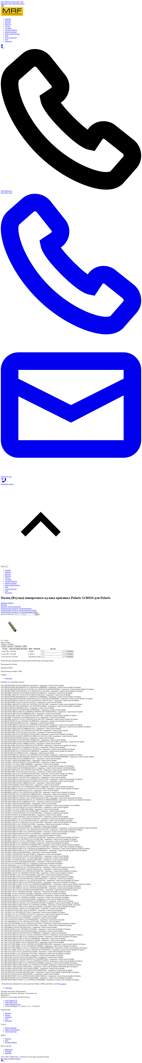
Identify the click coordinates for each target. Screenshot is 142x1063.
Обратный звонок (18, 3)
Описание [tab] (18, 646)
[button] (71, 525)
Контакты (8, 1021)
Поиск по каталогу (7, 614)
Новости (8, 1039)
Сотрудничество (11, 1031)
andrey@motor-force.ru (12, 1004)
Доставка (8, 1017)
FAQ (6, 1019)
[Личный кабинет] (2, 45)
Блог (6, 1040)
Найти (37, 614)
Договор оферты (11, 1042)
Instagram (8, 1053)
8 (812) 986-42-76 (11, 1000)
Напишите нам (6, 3)
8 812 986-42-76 (6, 2)
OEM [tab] (24, 646)
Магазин (8, 1013)
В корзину (70, 651)
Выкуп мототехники (12, 1030)
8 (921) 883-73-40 (11, 1002)
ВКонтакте (9, 1049)
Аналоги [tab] (10, 646)
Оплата (7, 1015)
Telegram (8, 1051)
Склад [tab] (4, 646)
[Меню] (2, 6)
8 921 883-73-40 (17, 2)
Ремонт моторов (11, 1028)
